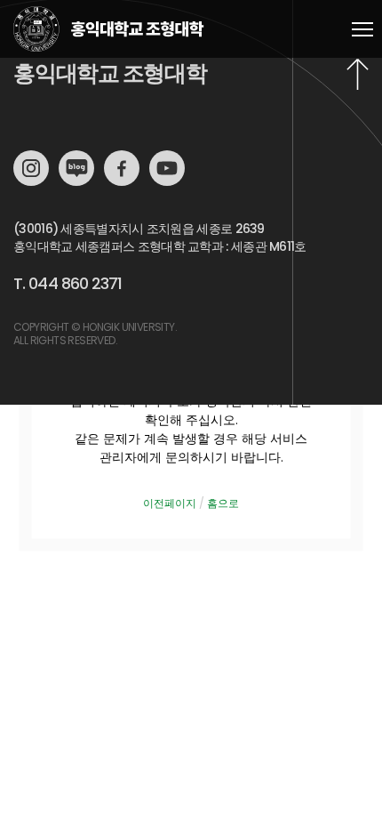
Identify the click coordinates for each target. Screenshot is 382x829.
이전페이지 (169, 503)
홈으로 (223, 503)
